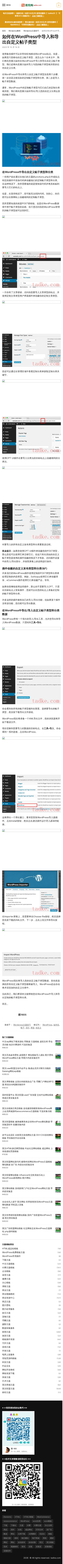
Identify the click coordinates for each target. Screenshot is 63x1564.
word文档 (36, 1521)
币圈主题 (6, 1320)
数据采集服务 (8, 1328)
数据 (5, 1534)
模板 (50, 1534)
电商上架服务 (8, 1354)
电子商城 (35, 1538)
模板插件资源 (8, 1339)
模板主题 (7, 1538)
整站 (12, 1534)
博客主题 (6, 1286)
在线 (20, 1529)
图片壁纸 (6, 1305)
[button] (58, 5)
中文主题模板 (8, 1263)
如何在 (56, 1025)
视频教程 (14, 1546)
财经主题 (6, 1392)
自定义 (38, 1027)
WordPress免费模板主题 (13, 1252)
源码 (16, 1538)
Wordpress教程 (14, 31)
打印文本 (39, 1529)
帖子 (22, 1027)
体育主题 (6, 1275)
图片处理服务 (8, 1309)
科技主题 (6, 1362)
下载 (5, 1525)
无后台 (42, 1534)
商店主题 (6, 1301)
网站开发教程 (8, 1369)
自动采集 (32, 1542)
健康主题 (6, 1278)
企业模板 (6, 1271)
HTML (17, 1517)
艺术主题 (6, 1381)
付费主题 (37, 1525)
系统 (44, 1538)
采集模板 (48, 1546)
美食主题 (6, 1377)
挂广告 (49, 1529)
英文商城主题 (8, 1384)
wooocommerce (10, 1521)
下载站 (13, 1525)
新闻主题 (6, 1332)
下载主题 (6, 1260)
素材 (52, 1538)
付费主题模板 (8, 1267)
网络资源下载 (8, 1373)
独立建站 (25, 1538)
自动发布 (21, 1542)
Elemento (7, 1517)
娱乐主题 (6, 1313)
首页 (4, 31)
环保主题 (6, 1350)
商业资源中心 (8, 1297)
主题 (21, 1525)
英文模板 (50, 1542)
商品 (5, 1529)
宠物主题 (6, 1316)
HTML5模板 (28, 1517)
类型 (32, 1027)
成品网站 (28, 1529)
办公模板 (6, 1282)
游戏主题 (6, 1347)
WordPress (47, 1025)
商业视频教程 (8, 1294)
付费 (28, 1525)
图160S (22, 1014)
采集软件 (7, 1551)
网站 (5, 1542)
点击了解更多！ (38, 16)
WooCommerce (43, 1517)
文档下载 (21, 1534)
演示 (27, 1027)
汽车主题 (6, 1343)
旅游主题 (6, 1335)
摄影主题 (6, 1324)
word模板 (48, 1521)
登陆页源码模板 (9, 1358)
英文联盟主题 (8, 1388)
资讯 (23, 1546)
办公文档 (48, 1525)
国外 (12, 1529)
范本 (5, 1546)
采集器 (38, 1546)
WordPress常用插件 (11, 1256)
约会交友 (6, 1366)
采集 (30, 1546)
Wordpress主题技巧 (31, 31)
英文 (41, 1542)
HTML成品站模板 (10, 1248)
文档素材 (32, 1534)
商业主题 (6, 1290)
